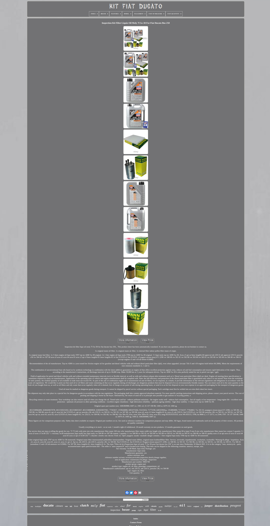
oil (182, 505)
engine (141, 506)
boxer (126, 509)
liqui (146, 510)
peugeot (235, 505)
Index (135, 519)
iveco (189, 506)
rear (32, 506)
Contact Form (136, 522)
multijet (168, 506)
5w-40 (159, 510)
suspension (110, 506)
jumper (209, 505)
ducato (48, 505)
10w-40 (175, 506)
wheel (122, 506)
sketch (135, 506)
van (66, 506)
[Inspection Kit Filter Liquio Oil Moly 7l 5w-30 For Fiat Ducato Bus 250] (135, 39)
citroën (154, 506)
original (196, 506)
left (71, 506)
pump (134, 510)
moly (94, 505)
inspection (115, 510)
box (201, 506)
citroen (59, 506)
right (140, 510)
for (129, 505)
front (76, 506)
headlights (38, 506)
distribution (221, 505)
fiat (102, 505)
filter (153, 509)
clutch (84, 505)
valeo (116, 506)
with (147, 506)
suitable (161, 506)
